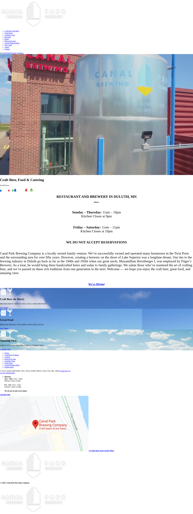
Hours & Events (10, 359)
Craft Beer (11, 355)
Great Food (8, 363)
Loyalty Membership (7, 373)
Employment (9, 367)
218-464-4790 (5, 395)
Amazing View (5, 349)
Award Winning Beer (12, 365)
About (6, 353)
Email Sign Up (65, 371)
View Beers (4, 308)
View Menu (4, 328)
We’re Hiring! (96, 284)
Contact (7, 357)
